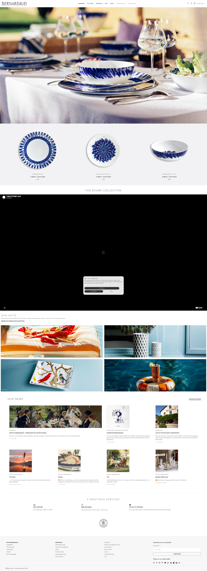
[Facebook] (156, 563)
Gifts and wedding (11, 554)
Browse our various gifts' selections (12, 321)
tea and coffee (10, 547)
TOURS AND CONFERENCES (61, 547)
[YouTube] (165, 563)
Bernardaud (58, 542)
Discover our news (195, 399)
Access (106, 552)
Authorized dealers (60, 554)
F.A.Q (105, 556)
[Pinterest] (162, 563)
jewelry (8, 552)
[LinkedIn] (159, 563)
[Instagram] (153, 563)
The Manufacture (120, 3)
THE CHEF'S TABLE (59, 552)
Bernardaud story (60, 544)
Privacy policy (108, 549)
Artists (112, 3)
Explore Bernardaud (12, 542)
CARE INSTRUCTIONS (109, 554)
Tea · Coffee (90, 3)
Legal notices (108, 547)
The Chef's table (132, 3)
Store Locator (59, 556)
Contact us (107, 542)
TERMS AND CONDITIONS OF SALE (112, 544)
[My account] (191, 3)
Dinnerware (81, 3)
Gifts (106, 3)
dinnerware (9, 544)
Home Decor (99, 3)
